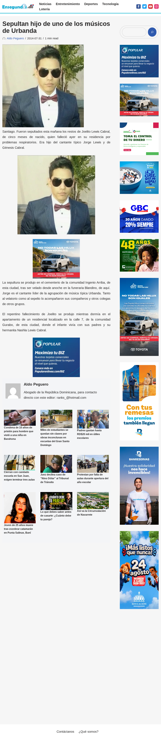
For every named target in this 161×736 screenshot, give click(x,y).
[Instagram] (156, 6)
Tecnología (110, 4)
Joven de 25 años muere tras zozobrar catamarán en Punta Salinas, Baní (18, 529)
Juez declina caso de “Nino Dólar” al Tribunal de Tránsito (54, 478)
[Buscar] (152, 32)
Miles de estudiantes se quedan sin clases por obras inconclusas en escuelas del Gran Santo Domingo (54, 437)
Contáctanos (65, 731)
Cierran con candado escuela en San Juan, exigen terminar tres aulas (19, 476)
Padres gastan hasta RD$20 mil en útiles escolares (89, 434)
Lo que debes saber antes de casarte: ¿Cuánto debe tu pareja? (55, 516)
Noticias (45, 4)
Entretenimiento (68, 4)
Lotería (44, 9)
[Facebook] (138, 6)
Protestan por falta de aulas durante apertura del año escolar (92, 478)
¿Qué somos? (88, 731)
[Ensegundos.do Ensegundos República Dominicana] (18, 6)
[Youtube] (150, 6)
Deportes (91, 4)
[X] (144, 6)
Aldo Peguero (15, 38)
